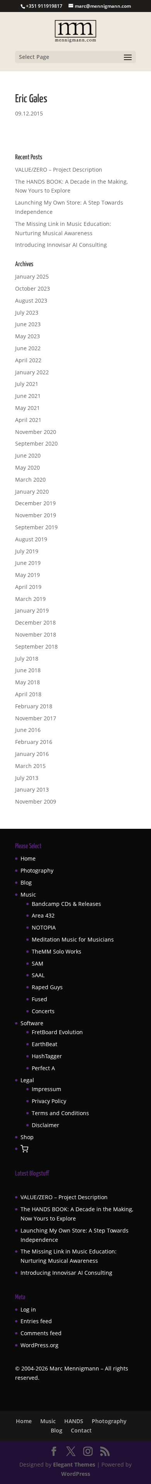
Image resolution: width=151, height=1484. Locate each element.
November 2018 (35, 634)
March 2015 (30, 766)
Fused (39, 999)
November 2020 (35, 432)
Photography (37, 870)
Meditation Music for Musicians (73, 939)
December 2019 (35, 503)
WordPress (75, 1473)
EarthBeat (44, 1044)
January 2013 (32, 789)
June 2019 (28, 562)
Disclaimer (45, 1125)
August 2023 (31, 300)
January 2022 (32, 372)
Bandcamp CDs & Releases (66, 903)
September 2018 (36, 646)
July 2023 (26, 312)
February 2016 (33, 741)
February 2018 (33, 706)
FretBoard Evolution (57, 1032)
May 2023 (27, 336)
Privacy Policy (49, 1101)
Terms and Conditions (60, 1113)
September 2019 (36, 527)
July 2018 (26, 658)
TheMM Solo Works (56, 951)
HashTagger (47, 1056)
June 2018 (28, 670)
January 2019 (32, 610)
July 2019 (26, 551)
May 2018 (27, 682)
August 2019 (31, 539)
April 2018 (28, 694)
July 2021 (26, 383)
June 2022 (28, 348)
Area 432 (43, 915)
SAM (37, 963)
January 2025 (32, 276)
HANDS (73, 1421)
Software (32, 1023)
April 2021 (28, 420)
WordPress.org (39, 1345)
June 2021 (28, 395)
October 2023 (32, 288)
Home (28, 858)
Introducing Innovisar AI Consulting (61, 244)
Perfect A (43, 1068)
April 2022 (28, 360)
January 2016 (32, 753)
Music (28, 894)
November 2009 (35, 801)
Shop (27, 1137)
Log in (28, 1309)
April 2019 (28, 587)
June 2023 (28, 324)
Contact (81, 1430)
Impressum (46, 1089)
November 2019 (35, 515)
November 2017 (35, 718)
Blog (26, 882)
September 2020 (36, 443)
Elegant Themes (74, 1464)
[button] (24, 1149)
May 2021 (27, 407)
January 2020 (32, 491)
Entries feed (36, 1321)
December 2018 (35, 622)
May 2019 (27, 574)
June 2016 (28, 729)
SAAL (38, 975)
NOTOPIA (44, 927)
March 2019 (30, 599)
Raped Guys (47, 987)
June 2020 (28, 455)
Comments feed (41, 1333)
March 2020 (30, 479)
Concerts (43, 1011)
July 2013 (26, 778)
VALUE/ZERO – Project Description (58, 169)
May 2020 (27, 467)
